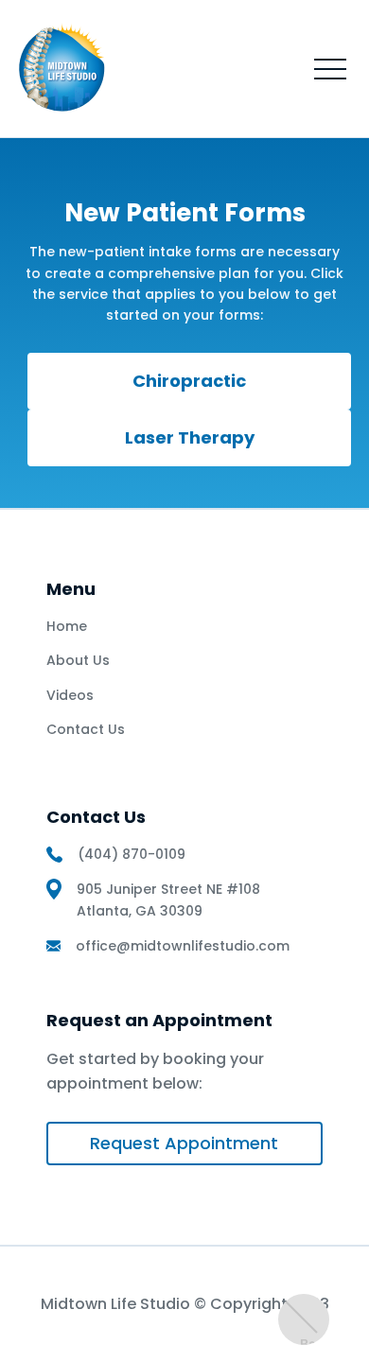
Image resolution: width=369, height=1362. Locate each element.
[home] (64, 68)
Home (66, 626)
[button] (330, 69)
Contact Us (85, 729)
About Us (78, 660)
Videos (70, 695)
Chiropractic (189, 381)
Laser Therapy (190, 437)
